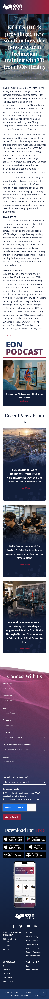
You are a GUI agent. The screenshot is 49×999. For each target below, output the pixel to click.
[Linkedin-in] (35, 926)
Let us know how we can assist (17, 745)
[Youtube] (28, 926)
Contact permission (11, 789)
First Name (7, 683)
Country (6, 732)
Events (7, 335)
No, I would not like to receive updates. (22, 799)
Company (7, 720)
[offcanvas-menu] (43, 7)
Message (7, 757)
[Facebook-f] (13, 926)
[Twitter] (21, 926)
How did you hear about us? (15, 777)
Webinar (24, 401)
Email (5, 708)
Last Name (7, 696)
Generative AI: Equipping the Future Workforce (24, 396)
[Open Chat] (42, 992)
